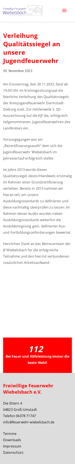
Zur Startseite (18, 299)
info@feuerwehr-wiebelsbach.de (29, 422)
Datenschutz (13, 452)
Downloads (12, 440)
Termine (9, 433)
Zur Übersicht (19, 283)
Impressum (12, 446)
